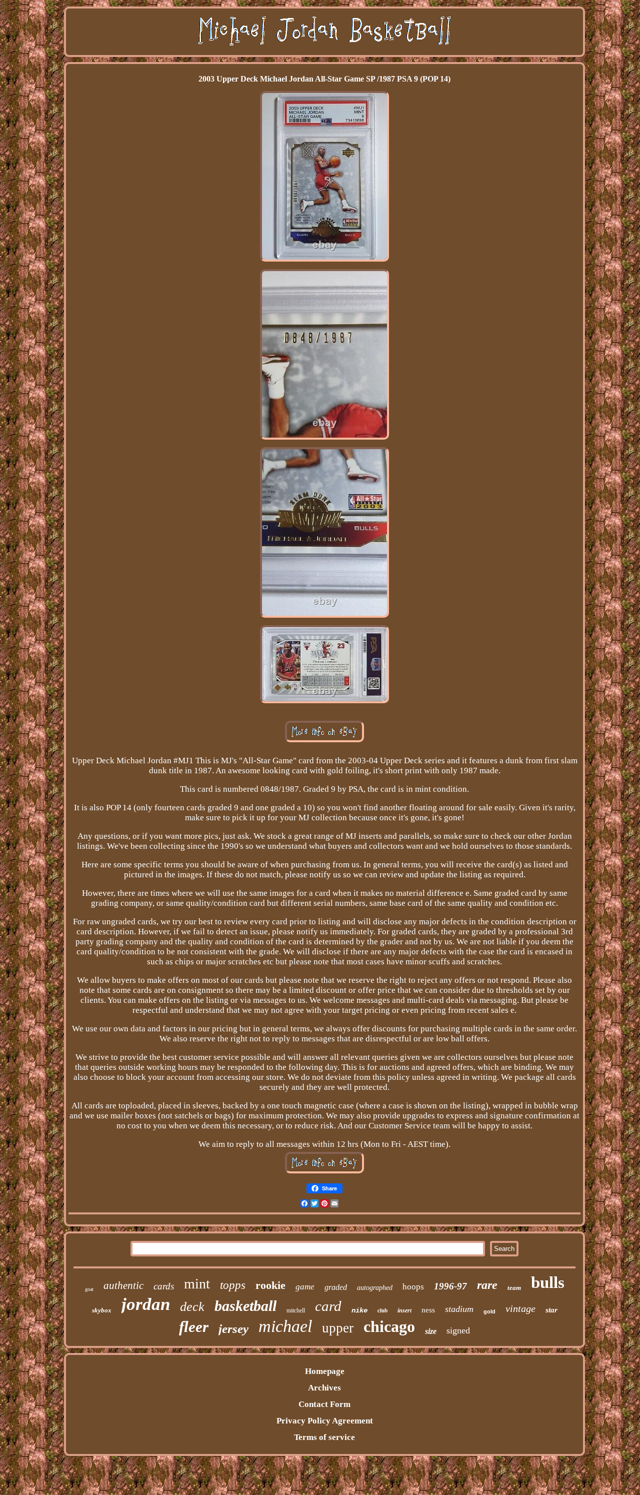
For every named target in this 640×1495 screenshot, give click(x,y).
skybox (102, 1310)
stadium (459, 1309)
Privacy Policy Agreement (324, 1420)
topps (233, 1285)
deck (192, 1306)
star (552, 1310)
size (430, 1331)
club (383, 1310)
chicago (389, 1326)
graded (335, 1287)
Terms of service (324, 1437)
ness (428, 1310)
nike (360, 1310)
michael (285, 1326)
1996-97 (450, 1286)
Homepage (324, 1371)
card (328, 1306)
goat (89, 1289)
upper (338, 1327)
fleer (193, 1326)
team (514, 1287)
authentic (124, 1285)
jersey (233, 1328)
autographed (374, 1287)
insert (405, 1310)
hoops (413, 1286)
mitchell (295, 1310)
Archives (324, 1387)
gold (490, 1311)
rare (487, 1284)
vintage (521, 1308)
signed (458, 1330)
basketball (245, 1305)
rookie (271, 1285)
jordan (146, 1304)
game (305, 1286)
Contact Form (324, 1404)
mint (197, 1283)
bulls (547, 1282)
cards (164, 1286)
